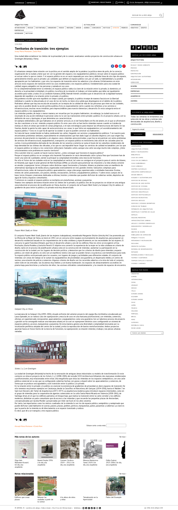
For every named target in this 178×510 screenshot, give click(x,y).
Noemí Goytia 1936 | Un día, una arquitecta (45, 462)
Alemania (135, 322)
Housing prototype (138, 218)
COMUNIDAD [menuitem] (19, 3)
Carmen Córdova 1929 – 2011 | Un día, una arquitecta (67, 462)
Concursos (96, 28)
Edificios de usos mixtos (140, 183)
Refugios (134, 252)
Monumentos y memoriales (141, 226)
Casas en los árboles (139, 160)
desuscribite (158, 134)
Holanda (134, 311)
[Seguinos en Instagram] (149, 47)
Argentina (135, 274)
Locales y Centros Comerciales (143, 223)
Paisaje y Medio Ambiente (140, 65)
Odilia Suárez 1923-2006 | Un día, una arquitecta (114, 462)
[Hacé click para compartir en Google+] (116, 66)
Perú (133, 319)
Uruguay (134, 285)
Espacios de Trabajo (138, 206)
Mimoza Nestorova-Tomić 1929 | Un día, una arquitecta (91, 462)
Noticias (106, 28)
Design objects (136, 175)
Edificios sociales (138, 200)
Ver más (122, 437)
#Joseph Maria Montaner (24, 426)
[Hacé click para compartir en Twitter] (120, 66)
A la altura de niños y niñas (67, 498)
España (134, 276)
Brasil (133, 316)
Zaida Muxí (37, 51)
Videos (61, 28)
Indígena (70, 28)
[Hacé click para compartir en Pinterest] (124, 66)
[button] (161, 15)
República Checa (137, 325)
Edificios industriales (139, 192)
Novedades (19, 33)
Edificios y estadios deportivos (143, 203)
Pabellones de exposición (141, 235)
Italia (133, 291)
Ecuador (134, 296)
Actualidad (89, 25)
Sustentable (41, 28)
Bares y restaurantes (139, 152)
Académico (135, 96)
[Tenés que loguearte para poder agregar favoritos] (16, 66)
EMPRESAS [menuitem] (31, 3)
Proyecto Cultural (138, 246)
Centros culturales (139, 169)
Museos (134, 229)
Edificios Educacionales (140, 189)
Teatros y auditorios (139, 258)
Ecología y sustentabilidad (141, 177)
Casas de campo (137, 157)
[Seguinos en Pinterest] (144, 47)
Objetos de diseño (138, 232)
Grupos (144, 28)
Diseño (134, 86)
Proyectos (134, 71)
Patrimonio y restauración (141, 240)
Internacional (136, 279)
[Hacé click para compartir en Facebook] (112, 66)
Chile (133, 302)
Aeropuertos (136, 146)
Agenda (87, 28)
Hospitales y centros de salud (143, 212)
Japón (133, 305)
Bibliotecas (135, 155)
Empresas (19, 30)
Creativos (135, 28)
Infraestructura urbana (141, 220)
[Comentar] (21, 67)
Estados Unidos (137, 294)
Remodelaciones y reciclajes (142, 255)
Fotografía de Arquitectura (142, 209)
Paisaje (30, 28)
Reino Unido (136, 328)
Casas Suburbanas (138, 163)
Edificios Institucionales (141, 195)
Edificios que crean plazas (22, 498)
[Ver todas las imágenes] (25, 66)
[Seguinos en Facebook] (133, 47)
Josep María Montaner (23, 51)
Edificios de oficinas (139, 180)
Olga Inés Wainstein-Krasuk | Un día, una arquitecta (22, 463)
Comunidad (136, 25)
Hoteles (134, 215)
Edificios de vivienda (139, 186)
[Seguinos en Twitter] (138, 47)
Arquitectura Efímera (139, 149)
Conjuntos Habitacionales (141, 172)
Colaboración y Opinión (36, 40)
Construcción (136, 74)
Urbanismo (52, 28)
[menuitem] (144, 3)
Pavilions (135, 243)
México (134, 288)
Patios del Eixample (113, 497)
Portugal (134, 314)
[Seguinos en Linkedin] (155, 47)
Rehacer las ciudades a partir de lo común (45, 499)
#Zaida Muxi (37, 426)
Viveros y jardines (138, 263)
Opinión (116, 28)
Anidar (78, 28)
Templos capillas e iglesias (141, 260)
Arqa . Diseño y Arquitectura (21, 13)
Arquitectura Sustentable (141, 76)
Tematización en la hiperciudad (90, 498)
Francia (134, 308)
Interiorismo (20, 28)
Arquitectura (21, 25)
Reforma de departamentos (141, 249)
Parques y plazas (138, 238)
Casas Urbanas (137, 166)
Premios (124, 28)
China (133, 282)
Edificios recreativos (139, 197)
